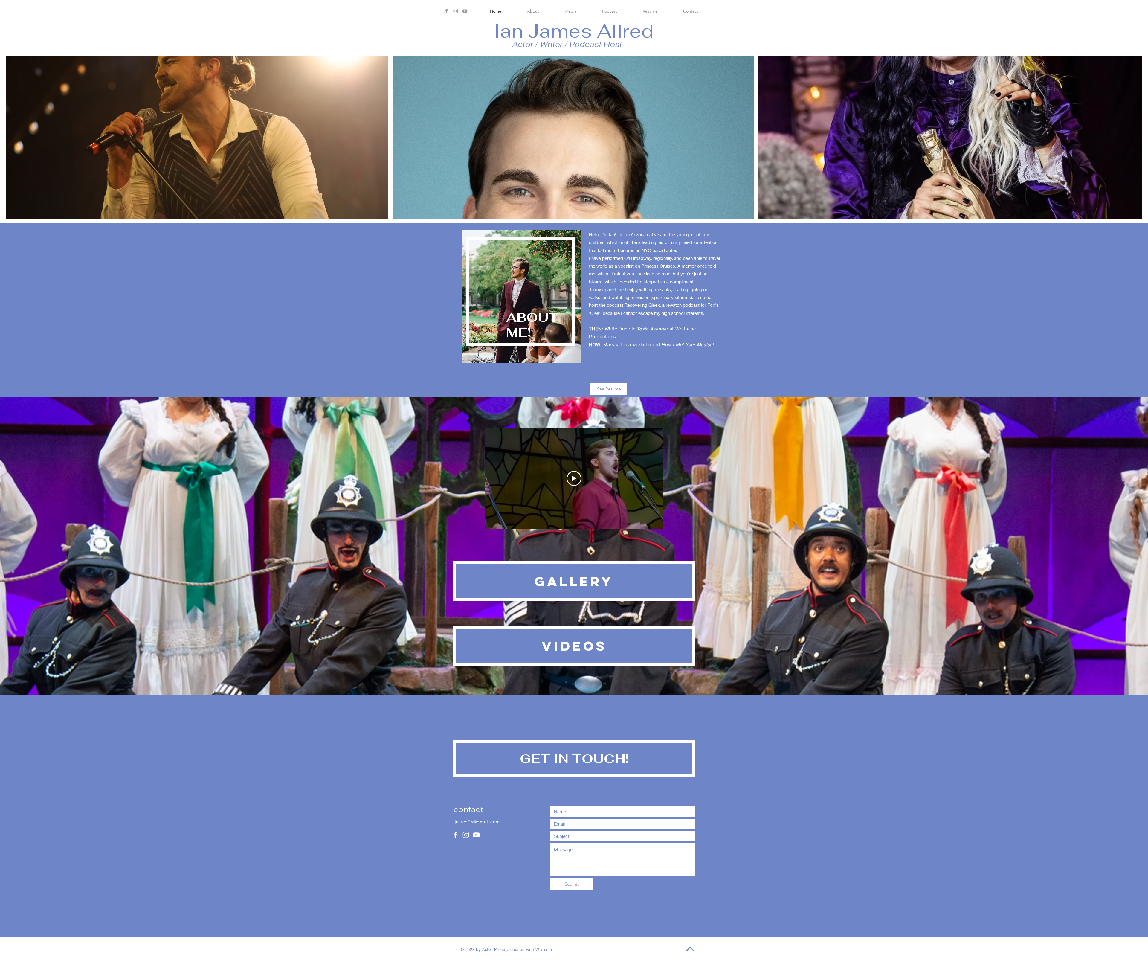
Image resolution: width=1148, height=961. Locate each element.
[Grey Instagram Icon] (456, 11)
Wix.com (543, 949)
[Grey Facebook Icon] (446, 11)
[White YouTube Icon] (476, 835)
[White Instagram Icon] (466, 835)
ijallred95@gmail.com (477, 821)
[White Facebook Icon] (455, 835)
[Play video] (574, 478)
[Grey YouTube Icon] (465, 11)
